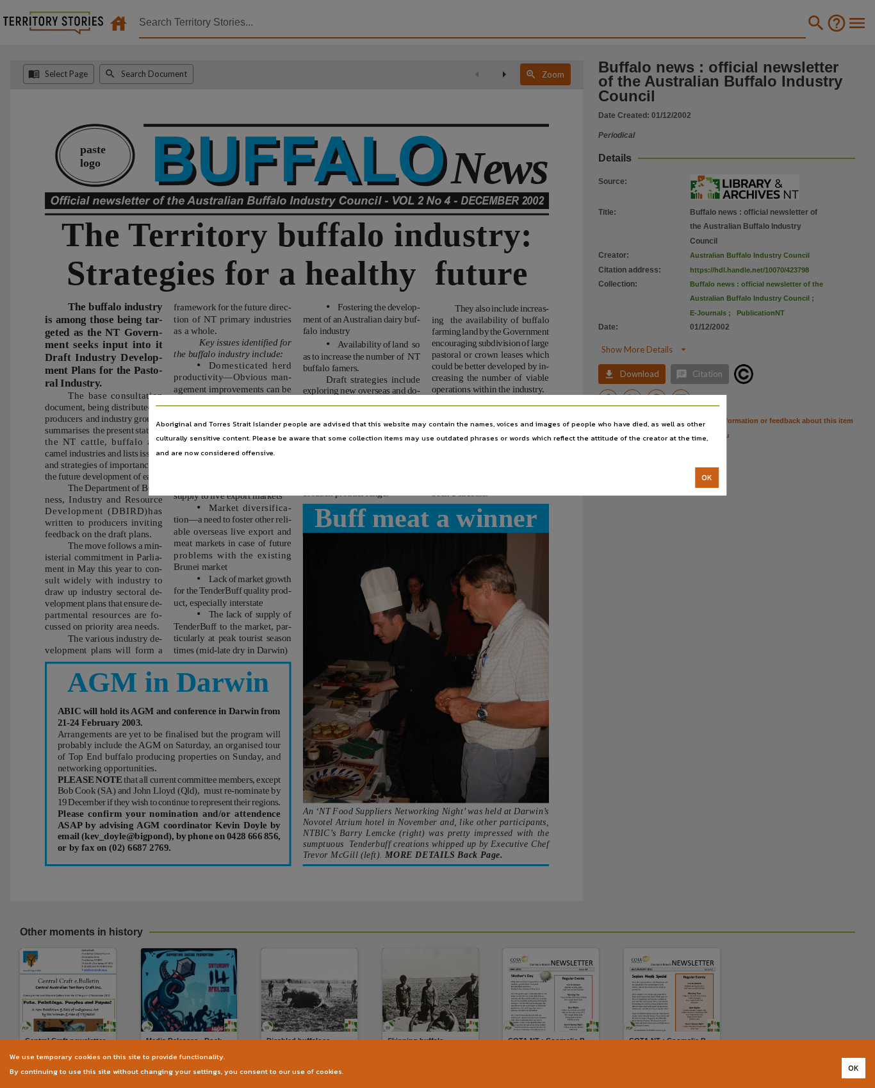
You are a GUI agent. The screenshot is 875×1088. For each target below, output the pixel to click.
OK (706, 477)
